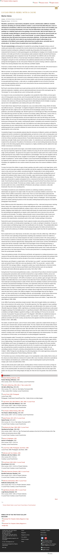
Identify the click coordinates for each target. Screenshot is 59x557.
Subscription (43, 532)
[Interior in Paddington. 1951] (9, 438)
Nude (12, 505)
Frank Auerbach (32, 505)
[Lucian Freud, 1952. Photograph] (10, 394)
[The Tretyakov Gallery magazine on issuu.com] (49, 542)
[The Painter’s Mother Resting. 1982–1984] (12, 410)
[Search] (35, 2)
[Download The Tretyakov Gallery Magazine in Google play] (15, 525)
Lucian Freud (17, 505)
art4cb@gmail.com (10, 541)
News (22, 541)
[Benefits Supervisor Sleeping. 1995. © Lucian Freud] (15, 471)
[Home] (9, 1)
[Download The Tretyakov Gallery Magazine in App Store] (15, 520)
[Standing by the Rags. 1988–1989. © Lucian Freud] (14, 427)
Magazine (23, 532)
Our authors (24, 537)
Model (8, 505)
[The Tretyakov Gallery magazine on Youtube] (45, 539)
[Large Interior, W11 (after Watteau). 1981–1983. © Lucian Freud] (18, 401)
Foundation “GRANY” (45, 530)
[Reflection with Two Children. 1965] (10, 453)
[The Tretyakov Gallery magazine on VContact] (42, 539)
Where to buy (44, 534)
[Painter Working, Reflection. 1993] (10, 377)
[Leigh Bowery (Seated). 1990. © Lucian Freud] (13, 490)
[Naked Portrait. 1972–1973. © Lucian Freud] (13, 418)
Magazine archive (25, 534)
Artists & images (25, 539)
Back (56, 499)
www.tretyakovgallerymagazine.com (10, 538)
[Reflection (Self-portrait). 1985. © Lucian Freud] (13, 480)
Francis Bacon (24, 505)
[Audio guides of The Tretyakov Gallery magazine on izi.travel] (49, 545)
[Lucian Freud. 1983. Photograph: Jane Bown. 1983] (15, 447)
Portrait (4, 505)
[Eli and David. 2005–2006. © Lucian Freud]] (13, 462)
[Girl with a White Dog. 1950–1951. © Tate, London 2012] (16, 385)
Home (22, 530)
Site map (4, 547)
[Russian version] (43, 2)
